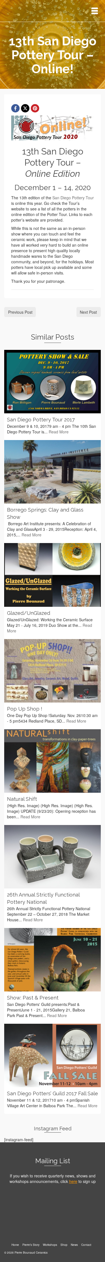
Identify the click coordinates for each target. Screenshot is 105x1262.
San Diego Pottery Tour (73, 197)
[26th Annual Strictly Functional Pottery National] (52, 856)
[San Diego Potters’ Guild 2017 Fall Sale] (52, 1055)
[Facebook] (15, 108)
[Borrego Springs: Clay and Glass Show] (52, 472)
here (73, 1181)
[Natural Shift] (52, 761)
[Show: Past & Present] (52, 959)
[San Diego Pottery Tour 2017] (52, 381)
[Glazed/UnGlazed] (52, 575)
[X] (25, 108)
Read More (59, 431)
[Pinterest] (35, 108)
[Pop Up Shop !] (52, 671)
